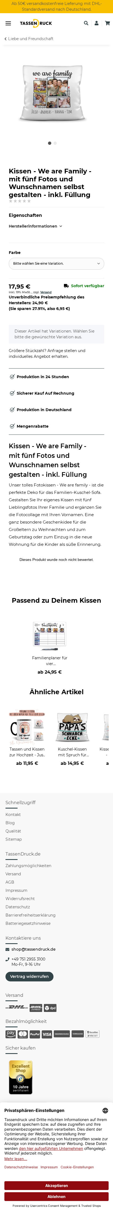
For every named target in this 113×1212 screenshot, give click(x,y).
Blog (10, 822)
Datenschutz (17, 906)
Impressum (16, 890)
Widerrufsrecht (20, 898)
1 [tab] (49, 143)
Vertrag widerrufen (29, 976)
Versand (46, 292)
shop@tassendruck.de (34, 949)
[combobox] (56, 264)
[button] (86, 23)
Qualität (13, 831)
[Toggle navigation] (8, 23)
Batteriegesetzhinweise (27, 923)
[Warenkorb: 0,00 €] (107, 23)
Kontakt (13, 814)
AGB (9, 882)
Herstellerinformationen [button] (32, 226)
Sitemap (13, 839)
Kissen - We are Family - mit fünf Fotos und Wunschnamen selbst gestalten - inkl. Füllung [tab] (48, 460)
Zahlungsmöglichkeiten (28, 865)
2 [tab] (55, 143)
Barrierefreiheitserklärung (30, 915)
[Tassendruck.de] (35, 23)
